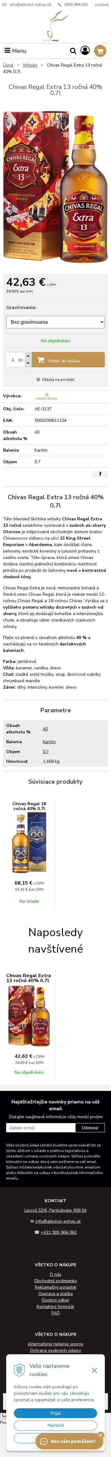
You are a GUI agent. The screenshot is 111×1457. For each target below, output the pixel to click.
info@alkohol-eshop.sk (30, 4)
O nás (55, 1274)
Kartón (49, 742)
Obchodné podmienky (55, 1281)
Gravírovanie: (21, 307)
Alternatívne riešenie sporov (55, 1344)
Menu (18, 51)
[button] (101, 1435)
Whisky (30, 65)
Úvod (8, 65)
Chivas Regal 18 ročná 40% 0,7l (29, 806)
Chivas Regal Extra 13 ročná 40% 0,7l (28, 978)
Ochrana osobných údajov (55, 1350)
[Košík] (100, 51)
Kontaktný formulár (55, 1307)
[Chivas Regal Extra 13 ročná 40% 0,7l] (55, 186)
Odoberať (90, 1128)
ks (21, 360)
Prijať (56, 1413)
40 (45, 729)
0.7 (46, 752)
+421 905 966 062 (59, 1232)
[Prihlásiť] (85, 50)
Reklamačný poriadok (55, 1287)
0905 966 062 (76, 4)
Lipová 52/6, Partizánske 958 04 (55, 1210)
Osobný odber (55, 1300)
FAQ (55, 1313)
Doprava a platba (56, 1294)
